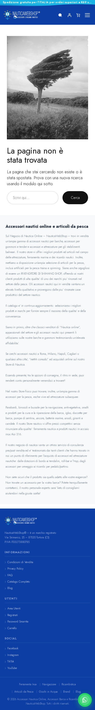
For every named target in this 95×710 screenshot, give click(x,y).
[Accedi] (69, 15)
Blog (10, 588)
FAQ (9, 575)
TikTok (10, 661)
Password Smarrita (17, 621)
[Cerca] (60, 15)
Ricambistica (69, 684)
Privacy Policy (15, 568)
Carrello (12, 628)
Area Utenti (14, 608)
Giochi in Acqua (48, 692)
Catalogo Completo (18, 581)
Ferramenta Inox (28, 684)
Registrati (12, 615)
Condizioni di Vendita (20, 562)
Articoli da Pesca (23, 692)
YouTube (12, 668)
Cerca (75, 197)
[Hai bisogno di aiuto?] (85, 700)
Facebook (12, 648)
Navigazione (49, 684)
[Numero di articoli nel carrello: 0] (78, 15)
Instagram (13, 655)
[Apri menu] (87, 15)
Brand (66, 692)
